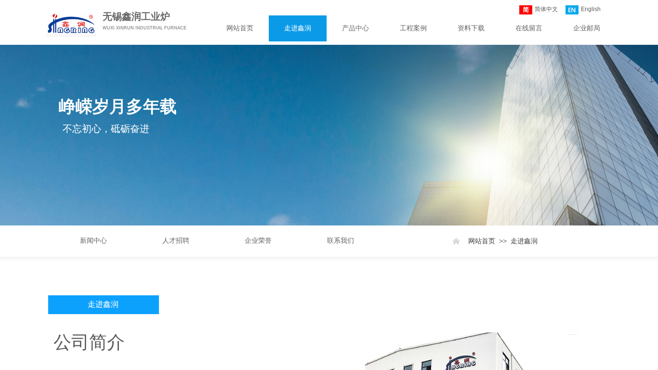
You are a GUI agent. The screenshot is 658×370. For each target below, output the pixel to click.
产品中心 (355, 28)
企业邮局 (586, 28)
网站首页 (239, 28)
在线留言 (528, 28)
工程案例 (413, 28)
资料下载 (471, 28)
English (591, 9)
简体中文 (546, 9)
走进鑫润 (297, 28)
